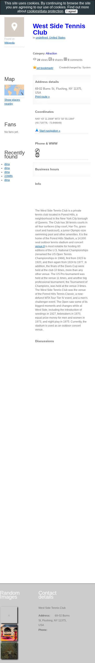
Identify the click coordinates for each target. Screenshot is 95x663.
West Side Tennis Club (59, 29)
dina (7, 164)
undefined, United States (50, 37)
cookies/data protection (45, 11)
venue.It (40, 246)
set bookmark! (44, 68)
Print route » (42, 96)
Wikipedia (9, 42)
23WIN (8, 176)
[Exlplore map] (14, 94)
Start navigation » (49, 130)
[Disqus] (61, 401)
